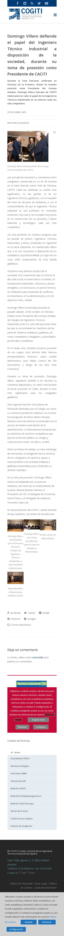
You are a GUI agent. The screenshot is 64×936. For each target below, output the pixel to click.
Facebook (15, 612)
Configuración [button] (16, 929)
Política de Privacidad (21, 883)
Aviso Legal (40, 883)
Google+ (32, 618)
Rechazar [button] (47, 922)
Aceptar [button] (28, 922)
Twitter (31, 612)
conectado (37, 657)
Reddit (45, 612)
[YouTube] (46, 3)
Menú (17, 752)
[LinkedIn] (24, 3)
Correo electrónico (21, 624)
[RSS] (32, 3)
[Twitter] (39, 3)
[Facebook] (17, 3)
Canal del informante (45, 887)
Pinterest (15, 618)
